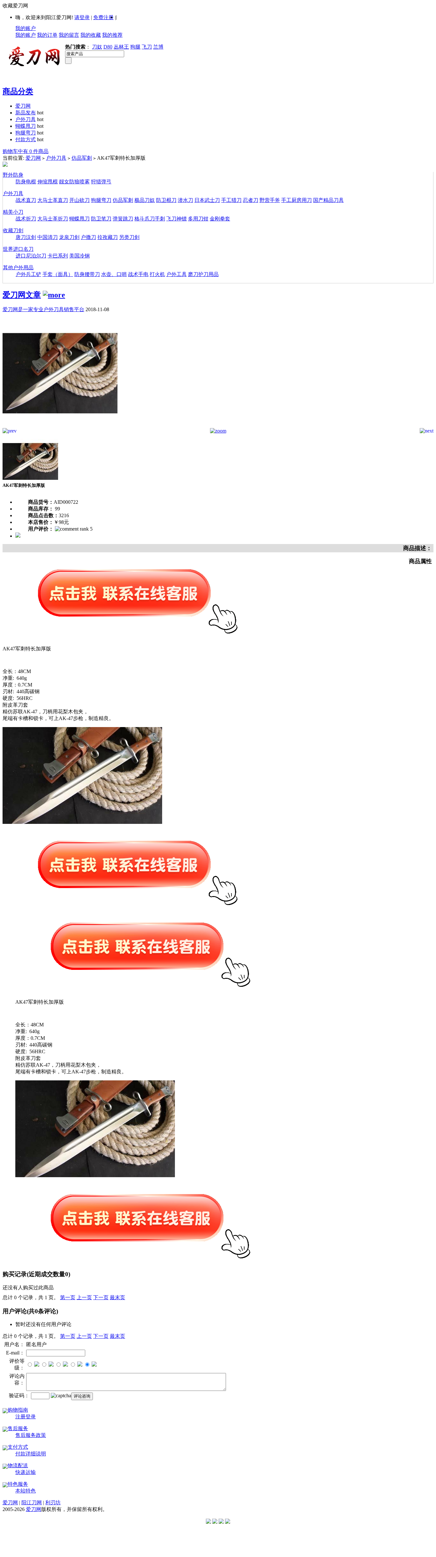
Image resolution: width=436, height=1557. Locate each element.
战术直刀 (26, 200)
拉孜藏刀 (107, 237)
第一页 (67, 1297)
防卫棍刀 (166, 200)
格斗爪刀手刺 (149, 218)
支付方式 (18, 1447)
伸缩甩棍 (47, 181)
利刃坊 (53, 1502)
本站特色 (25, 1490)
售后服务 (18, 1428)
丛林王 (121, 47)
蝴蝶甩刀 (25, 126)
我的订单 (47, 35)
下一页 (101, 1297)
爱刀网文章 (22, 295)
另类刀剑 (129, 237)
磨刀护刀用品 (203, 274)
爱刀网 (23, 106)
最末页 (117, 1297)
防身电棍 (26, 181)
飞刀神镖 (176, 218)
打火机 (157, 274)
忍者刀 (250, 200)
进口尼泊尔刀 (31, 255)
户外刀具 (25, 119)
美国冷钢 (79, 255)
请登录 (82, 17)
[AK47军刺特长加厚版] (60, 426)
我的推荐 (112, 35)
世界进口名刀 (18, 249)
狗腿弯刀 (25, 132)
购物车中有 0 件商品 (26, 151)
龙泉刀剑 (69, 237)
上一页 (84, 1297)
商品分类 (18, 91)
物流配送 (18, 1465)
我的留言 (69, 35)
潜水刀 (185, 200)
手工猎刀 (231, 200)
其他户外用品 (18, 267)
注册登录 (25, 1416)
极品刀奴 (144, 200)
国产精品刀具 (328, 200)
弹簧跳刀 (123, 218)
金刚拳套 (220, 218)
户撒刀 (88, 237)
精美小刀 (13, 212)
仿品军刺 (81, 158)
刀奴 (97, 47)
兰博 (158, 47)
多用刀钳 (198, 218)
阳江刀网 (31, 1502)
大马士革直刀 (52, 200)
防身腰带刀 (87, 274)
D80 (107, 47)
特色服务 (18, 1484)
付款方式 (25, 139)
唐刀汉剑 (26, 237)
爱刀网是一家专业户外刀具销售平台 (43, 309)
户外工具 (176, 274)
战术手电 (138, 274)
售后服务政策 (30, 1435)
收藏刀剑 (13, 230)
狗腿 (135, 47)
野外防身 (13, 175)
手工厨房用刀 (296, 200)
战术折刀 (26, 218)
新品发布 (25, 112)
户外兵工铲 (28, 274)
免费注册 (103, 17)
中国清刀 (47, 237)
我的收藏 (90, 35)
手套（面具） (57, 274)
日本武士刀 (207, 200)
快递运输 (25, 1472)
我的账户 (25, 28)
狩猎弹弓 (101, 181)
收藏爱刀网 (15, 5)
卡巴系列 (58, 255)
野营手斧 (269, 200)
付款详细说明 (30, 1453)
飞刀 (147, 47)
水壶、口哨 (114, 274)
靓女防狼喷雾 (74, 181)
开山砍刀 (79, 200)
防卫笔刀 (101, 218)
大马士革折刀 (52, 218)
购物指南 (18, 1410)
